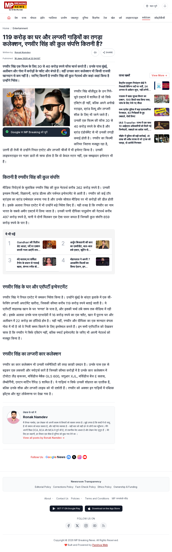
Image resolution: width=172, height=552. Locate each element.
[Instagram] (86, 525)
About (47, 498)
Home (6, 28)
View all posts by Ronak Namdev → (43, 437)
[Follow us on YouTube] (85, 457)
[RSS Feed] (103, 525)
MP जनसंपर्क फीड (120, 498)
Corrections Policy (63, 486)
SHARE (109, 52)
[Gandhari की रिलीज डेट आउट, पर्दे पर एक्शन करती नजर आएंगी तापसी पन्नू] (49, 244)
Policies (75, 498)
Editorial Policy (43, 486)
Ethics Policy (105, 486)
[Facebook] (68, 525)
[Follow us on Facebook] (69, 457)
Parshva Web (100, 544)
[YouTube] (94, 525)
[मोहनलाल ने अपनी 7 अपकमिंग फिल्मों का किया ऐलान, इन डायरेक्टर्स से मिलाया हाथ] (102, 261)
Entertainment (20, 28)
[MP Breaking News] (15, 6)
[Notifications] (165, 6)
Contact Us (62, 498)
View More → (159, 75)
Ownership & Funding (125, 486)
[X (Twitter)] (77, 525)
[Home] (9, 17)
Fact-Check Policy (85, 486)
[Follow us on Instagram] (79, 457)
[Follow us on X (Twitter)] (74, 457)
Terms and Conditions (97, 498)
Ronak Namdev (23, 52)
